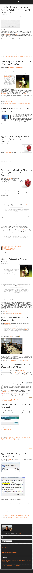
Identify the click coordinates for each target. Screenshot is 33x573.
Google (7, 399)
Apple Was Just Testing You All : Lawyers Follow (14, 454)
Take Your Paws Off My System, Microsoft (8, 249)
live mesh (9, 399)
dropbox (30, 398)
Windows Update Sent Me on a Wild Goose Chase (16, 109)
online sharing (17, 399)
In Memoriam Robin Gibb (5, 547)
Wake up (3, 549)
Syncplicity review (21, 370)
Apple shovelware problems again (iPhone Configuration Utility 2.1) (12, 246)
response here (19, 395)
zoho (11, 400)
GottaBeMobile (11, 438)
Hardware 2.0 (7, 515)
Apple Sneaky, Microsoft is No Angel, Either (8, 248)
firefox (13, 517)
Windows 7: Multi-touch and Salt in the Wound (15, 405)
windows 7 (29, 103)
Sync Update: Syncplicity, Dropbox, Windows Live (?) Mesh (15, 365)
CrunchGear (22, 232)
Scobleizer (28, 438)
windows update (28, 165)
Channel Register (26, 515)
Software (10, 103)
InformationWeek (3, 438)
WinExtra (25, 438)
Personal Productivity (6, 56)
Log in (27, 571)
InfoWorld (28, 437)
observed (9, 324)
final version (21, 285)
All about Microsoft (23, 437)
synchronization (28, 399)
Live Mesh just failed (28, 374)
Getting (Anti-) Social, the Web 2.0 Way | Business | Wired (9, 560)
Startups (13, 398)
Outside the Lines (20, 438)
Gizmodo (7, 438)
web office (5, 400)
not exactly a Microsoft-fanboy (21, 229)
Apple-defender (27, 204)
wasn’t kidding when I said (7, 429)
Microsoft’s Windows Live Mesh (20, 372)
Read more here (3, 163)
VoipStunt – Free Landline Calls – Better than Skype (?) (11, 566)
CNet (18, 515)
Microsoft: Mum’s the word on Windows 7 (9, 445)
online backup (13, 399)
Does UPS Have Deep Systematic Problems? (9, 558)
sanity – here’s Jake (10, 47)
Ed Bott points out (9, 178)
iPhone (16, 165)
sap (22, 360)
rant (21, 103)
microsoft (20, 103)
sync (25, 399)
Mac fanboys (26, 329)
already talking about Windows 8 (8, 300)
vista (31, 56)
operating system (13, 313)
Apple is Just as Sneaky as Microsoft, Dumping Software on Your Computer (16, 139)
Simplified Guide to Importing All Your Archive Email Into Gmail (12, 565)
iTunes (18, 165)
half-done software (22, 230)
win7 (24, 103)
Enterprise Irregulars (7, 323)
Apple (14, 56)
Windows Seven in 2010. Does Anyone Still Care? (15, 67)
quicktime (23, 165)
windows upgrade (3, 104)
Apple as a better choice (20, 156)
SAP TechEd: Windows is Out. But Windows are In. (15, 318)
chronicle (5, 34)
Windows (2, 57)
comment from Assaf (17, 393)
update (26, 517)
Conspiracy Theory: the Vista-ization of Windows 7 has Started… (16, 62)
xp (5, 104)
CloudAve (14, 103)
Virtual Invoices (14, 41)
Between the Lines (8, 437)
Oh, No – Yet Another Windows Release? (14, 260)
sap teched (24, 360)
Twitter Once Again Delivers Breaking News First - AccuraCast (9, 562)
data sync (27, 398)
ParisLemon (13, 437)
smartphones (19, 254)
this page (15, 503)
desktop (21, 56)
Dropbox (7, 377)
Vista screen (17, 413)
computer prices (17, 56)
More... (20, 533)
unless (11, 336)
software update (23, 517)
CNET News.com (18, 437)
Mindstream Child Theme (13, 571)
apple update (11, 165)
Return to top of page (16, 570)
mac (24, 56)
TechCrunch (2, 439)
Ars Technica (21, 515)
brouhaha (10, 459)
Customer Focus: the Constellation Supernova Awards (8, 553)
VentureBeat (16, 438)
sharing (23, 399)
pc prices (26, 56)
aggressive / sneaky (21, 459)
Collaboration (5, 398)
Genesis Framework (20, 571)
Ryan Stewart (15, 515)
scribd (21, 399)
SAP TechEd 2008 (14, 328)
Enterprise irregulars (11, 360)
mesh (11, 399)
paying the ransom (3, 93)
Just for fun (17, 103)
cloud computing (21, 398)
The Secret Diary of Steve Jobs (13, 439)
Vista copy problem (10, 426)
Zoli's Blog (16, 1)
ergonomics (15, 360)
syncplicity (2, 400)
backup (17, 398)
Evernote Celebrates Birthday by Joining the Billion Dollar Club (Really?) (11, 550)
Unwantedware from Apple (6, 247)
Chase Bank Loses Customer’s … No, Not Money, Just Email (9, 552)
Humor (4, 360)
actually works (25, 93)
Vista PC (16, 34)
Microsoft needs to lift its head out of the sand (9, 444)
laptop (22, 56)
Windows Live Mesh (8, 400)
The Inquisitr (6, 439)
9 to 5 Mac (11, 515)
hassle (9, 34)
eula (11, 517)
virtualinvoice (28, 56)
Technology (10, 56)
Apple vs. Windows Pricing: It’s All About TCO (15, 11)
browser (10, 517)
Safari (25, 165)
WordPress (24, 571)
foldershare (4, 399)
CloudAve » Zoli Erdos (9, 101)
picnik (20, 399)
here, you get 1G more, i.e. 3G (7, 391)
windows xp (20, 313)
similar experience (8, 152)
